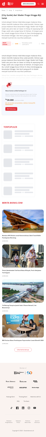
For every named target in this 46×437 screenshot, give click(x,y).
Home (3, 10)
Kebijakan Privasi (18, 421)
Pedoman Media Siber (28, 421)
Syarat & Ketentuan (37, 421)
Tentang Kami (23, 397)
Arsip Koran (18, 10)
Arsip (10, 10)
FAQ (18, 401)
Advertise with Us (35, 397)
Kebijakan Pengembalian (9, 421)
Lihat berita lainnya (23, 350)
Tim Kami (26, 401)
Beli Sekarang (11, 109)
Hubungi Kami (10, 397)
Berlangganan (28, 4)
